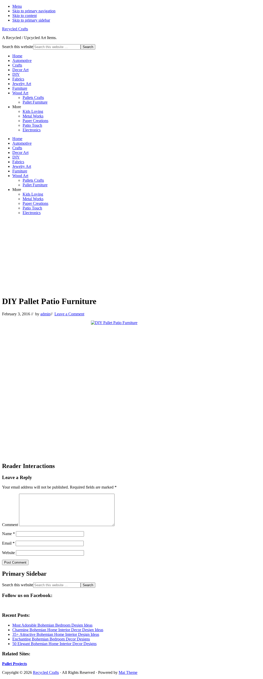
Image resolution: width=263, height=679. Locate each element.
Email (8, 543)
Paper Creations (35, 120)
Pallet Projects (14, 664)
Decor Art (20, 70)
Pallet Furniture (35, 102)
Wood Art (20, 93)
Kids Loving (33, 111)
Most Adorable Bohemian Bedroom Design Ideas (52, 625)
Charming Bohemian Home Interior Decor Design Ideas (57, 630)
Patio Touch (32, 125)
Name (8, 533)
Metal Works (33, 116)
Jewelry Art (21, 83)
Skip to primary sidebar (31, 20)
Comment (10, 524)
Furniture (19, 88)
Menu (17, 6)
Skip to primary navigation (33, 11)
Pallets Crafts (33, 97)
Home (17, 56)
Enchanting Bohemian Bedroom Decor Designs (51, 639)
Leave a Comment (69, 314)
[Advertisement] (131, 255)
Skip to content (24, 15)
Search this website (17, 46)
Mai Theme (128, 672)
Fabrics (18, 79)
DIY (16, 74)
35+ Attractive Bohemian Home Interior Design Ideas (55, 634)
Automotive (22, 60)
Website (8, 552)
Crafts (17, 65)
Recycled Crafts (15, 29)
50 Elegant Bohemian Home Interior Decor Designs (54, 643)
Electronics (32, 130)
